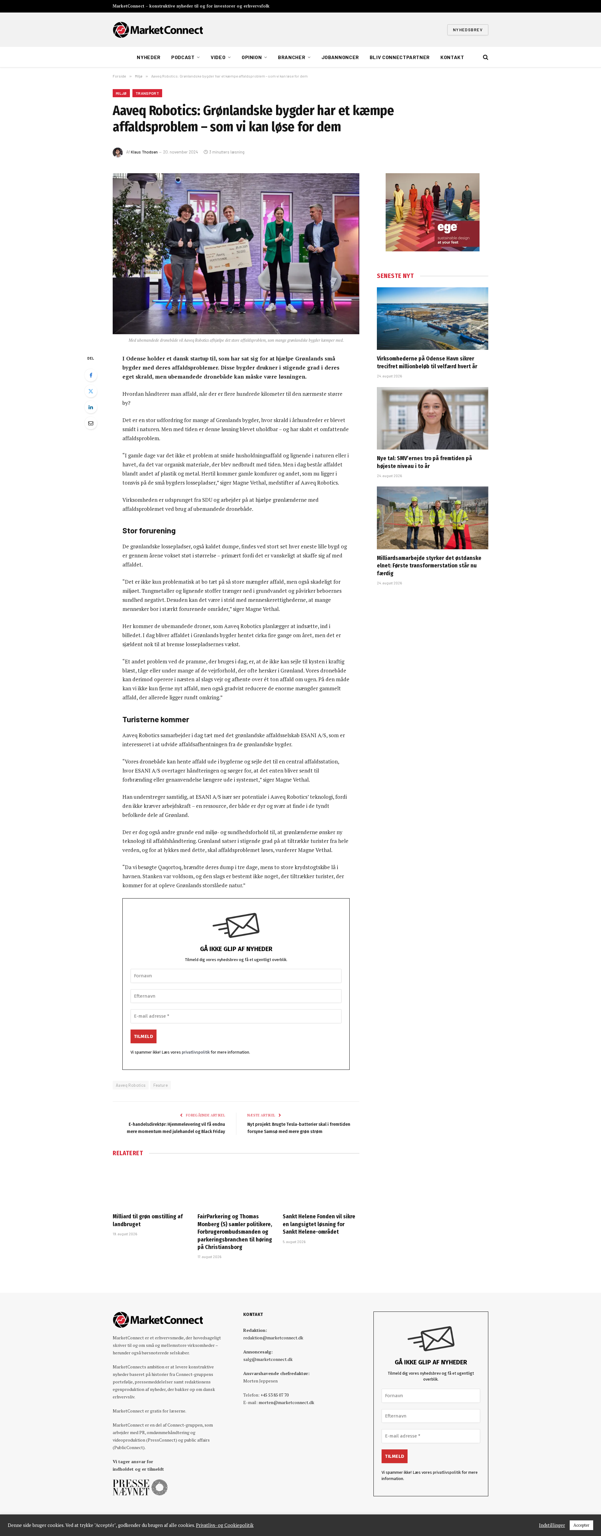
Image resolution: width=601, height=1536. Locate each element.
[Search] (485, 57)
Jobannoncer (340, 57)
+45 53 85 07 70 (274, 1395)
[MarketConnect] (158, 29)
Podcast (182, 57)
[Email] (91, 423)
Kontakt (452, 57)
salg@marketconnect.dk (268, 1359)
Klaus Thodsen (144, 151)
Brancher (291, 57)
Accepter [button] (581, 1525)
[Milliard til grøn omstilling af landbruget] (151, 1186)
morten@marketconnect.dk (286, 1402)
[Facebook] (91, 375)
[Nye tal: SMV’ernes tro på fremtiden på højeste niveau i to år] (432, 418)
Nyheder (148, 57)
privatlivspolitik (196, 1052)
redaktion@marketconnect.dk (273, 1338)
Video (218, 57)
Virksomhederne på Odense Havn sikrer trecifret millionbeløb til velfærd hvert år (427, 362)
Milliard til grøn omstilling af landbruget (148, 1220)
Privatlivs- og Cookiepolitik (225, 1525)
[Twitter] (91, 391)
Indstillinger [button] (552, 1525)
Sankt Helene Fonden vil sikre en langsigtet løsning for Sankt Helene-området (319, 1224)
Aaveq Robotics (131, 1085)
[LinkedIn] (91, 407)
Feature (160, 1085)
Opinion (252, 57)
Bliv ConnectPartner (400, 57)
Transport (147, 93)
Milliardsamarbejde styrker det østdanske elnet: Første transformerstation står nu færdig (429, 566)
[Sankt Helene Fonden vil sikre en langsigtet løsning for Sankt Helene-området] (321, 1186)
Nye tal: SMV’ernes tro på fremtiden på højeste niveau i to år (424, 462)
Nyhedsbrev (468, 29)
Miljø (121, 93)
